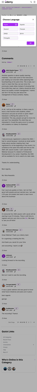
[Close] (33, 19)
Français (22, 29)
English (6, 24)
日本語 (6, 33)
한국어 (22, 33)
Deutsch (6, 29)
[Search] (31, 2)
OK (30, 43)
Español (22, 24)
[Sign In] (34, 2)
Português (7, 38)
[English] (9, 2)
